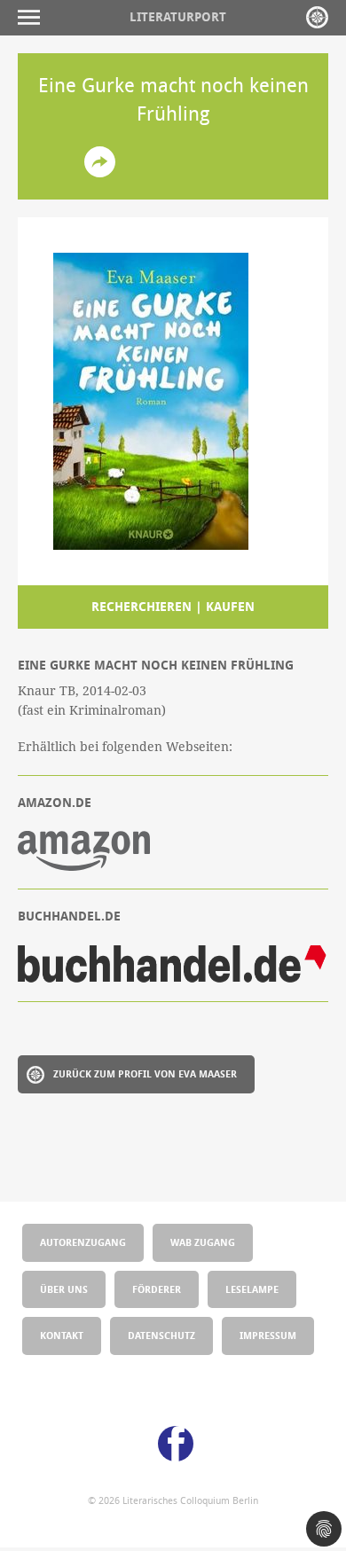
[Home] (317, 17)
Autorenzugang (83, 1242)
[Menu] (33, 17)
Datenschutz (161, 1335)
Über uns (64, 1289)
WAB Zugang (202, 1242)
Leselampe (252, 1289)
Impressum (268, 1335)
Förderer (156, 1289)
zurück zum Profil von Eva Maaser (145, 1073)
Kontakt (61, 1335)
